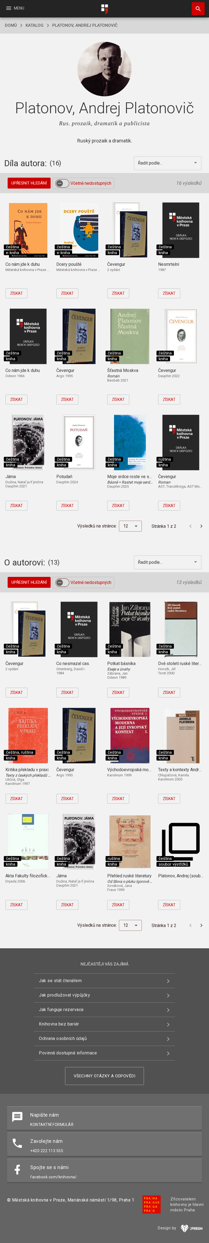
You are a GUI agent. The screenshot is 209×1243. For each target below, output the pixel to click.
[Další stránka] (201, 526)
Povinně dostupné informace (68, 1053)
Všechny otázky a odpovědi (105, 1076)
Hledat (196, 8)
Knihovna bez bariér (59, 1024)
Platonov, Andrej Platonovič (85, 25)
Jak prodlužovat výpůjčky (64, 995)
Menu (14, 8)
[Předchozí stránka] (190, 526)
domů (11, 25)
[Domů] (104, 9)
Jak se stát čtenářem (60, 980)
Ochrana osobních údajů (63, 1038)
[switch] (62, 183)
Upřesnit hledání (29, 183)
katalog (35, 25)
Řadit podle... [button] (150, 163)
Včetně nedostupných (90, 183)
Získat (16, 293)
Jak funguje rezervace (61, 1009)
